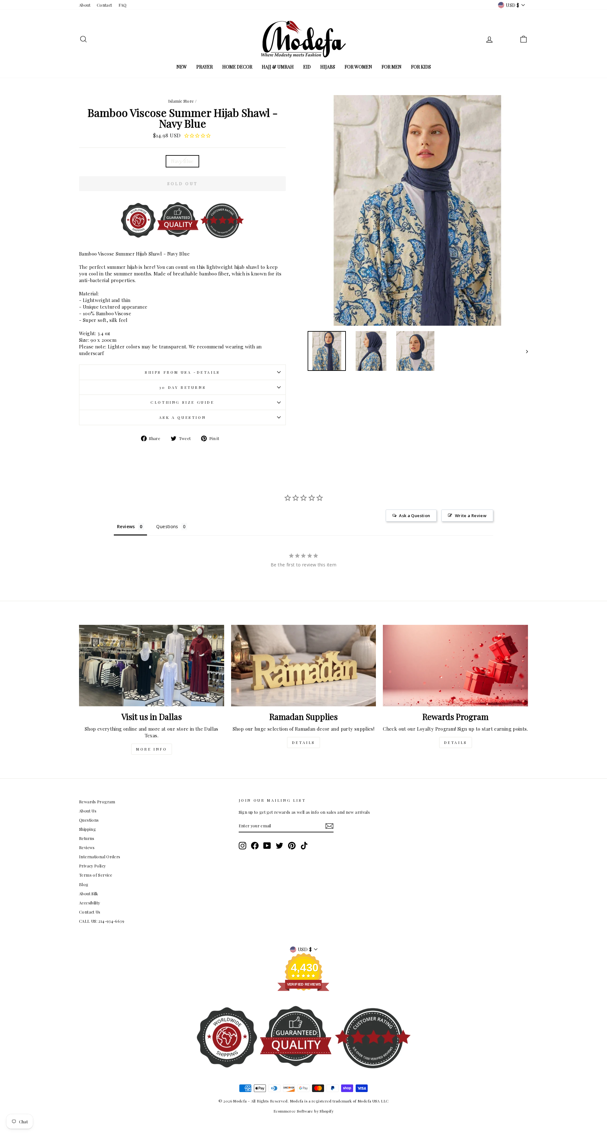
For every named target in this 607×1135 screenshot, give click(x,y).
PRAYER (204, 67)
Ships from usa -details (182, 372)
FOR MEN (392, 67)
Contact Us (90, 912)
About (84, 5)
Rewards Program (97, 801)
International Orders (99, 856)
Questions (89, 820)
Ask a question (182, 417)
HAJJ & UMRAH (278, 67)
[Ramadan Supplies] (303, 665)
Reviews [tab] (126, 526)
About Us (87, 810)
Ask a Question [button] (414, 515)
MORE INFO (151, 749)
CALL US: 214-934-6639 (101, 921)
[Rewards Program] (455, 665)
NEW (181, 67)
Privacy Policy (92, 865)
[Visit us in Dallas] (151, 665)
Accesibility (89, 902)
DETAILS (303, 742)
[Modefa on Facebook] (255, 845)
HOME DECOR (237, 67)
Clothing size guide (182, 402)
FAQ (123, 5)
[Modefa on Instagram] (242, 845)
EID (307, 67)
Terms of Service (95, 875)
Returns (87, 838)
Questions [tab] (167, 526)
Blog (84, 884)
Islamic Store (181, 101)
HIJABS (327, 67)
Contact (104, 5)
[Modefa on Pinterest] (292, 845)
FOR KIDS (421, 67)
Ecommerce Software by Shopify (303, 1111)
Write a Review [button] (471, 515)
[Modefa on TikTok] (304, 845)
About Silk (88, 893)
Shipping (87, 829)
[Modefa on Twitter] (279, 845)
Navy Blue (182, 161)
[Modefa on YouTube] (267, 845)
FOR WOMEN (358, 67)
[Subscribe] (329, 826)
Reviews (87, 847)
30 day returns (182, 387)
